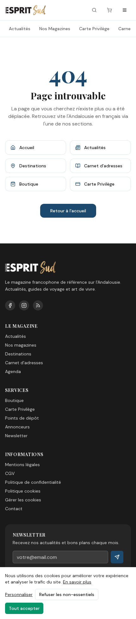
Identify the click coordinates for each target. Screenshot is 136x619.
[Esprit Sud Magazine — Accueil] (25, 10)
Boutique (14, 400)
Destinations (18, 354)
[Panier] (109, 10)
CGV (10, 473)
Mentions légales (22, 464)
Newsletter (16, 435)
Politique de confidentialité (33, 482)
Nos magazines (20, 345)
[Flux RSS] (38, 305)
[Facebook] (10, 305)
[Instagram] (24, 305)
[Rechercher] (94, 10)
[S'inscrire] (117, 557)
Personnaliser (19, 594)
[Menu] (124, 10)
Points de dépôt (22, 418)
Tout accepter (24, 608)
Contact (13, 508)
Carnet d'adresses (24, 362)
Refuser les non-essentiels (66, 594)
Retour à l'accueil (68, 211)
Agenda (13, 371)
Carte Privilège (94, 28)
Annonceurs (17, 427)
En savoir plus (77, 582)
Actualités (19, 28)
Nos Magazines (54, 28)
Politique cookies (22, 491)
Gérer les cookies (23, 500)
